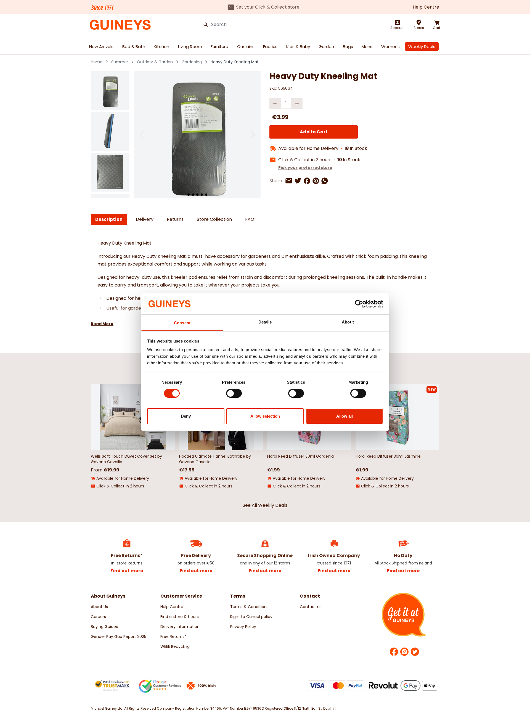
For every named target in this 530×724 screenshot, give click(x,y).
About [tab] (348, 322)
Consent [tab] (182, 322)
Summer (119, 62)
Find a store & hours (179, 616)
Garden (326, 46)
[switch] (234, 393)
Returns (175, 219)
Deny (186, 416)
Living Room (190, 46)
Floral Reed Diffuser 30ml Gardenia (300, 456)
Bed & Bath (133, 46)
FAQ (249, 219)
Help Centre (426, 7)
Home (96, 62)
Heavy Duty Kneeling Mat (235, 62)
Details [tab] (265, 322)
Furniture (219, 46)
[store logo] (120, 25)
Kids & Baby (298, 46)
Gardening (192, 62)
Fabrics (270, 46)
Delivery (144, 219)
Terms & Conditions (249, 606)
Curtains (246, 46)
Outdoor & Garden (155, 62)
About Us (99, 606)
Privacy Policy (243, 626)
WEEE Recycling (175, 646)
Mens (367, 46)
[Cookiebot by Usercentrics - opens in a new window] (359, 304)
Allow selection (265, 416)
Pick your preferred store (305, 167)
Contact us (311, 606)
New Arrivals (101, 46)
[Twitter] (415, 652)
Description (109, 219)
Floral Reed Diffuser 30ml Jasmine (388, 456)
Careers (98, 616)
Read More (102, 324)
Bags (348, 46)
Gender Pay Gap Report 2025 (118, 636)
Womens (390, 46)
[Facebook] (394, 652)
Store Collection (214, 219)
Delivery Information (180, 626)
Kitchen (161, 46)
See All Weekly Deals (265, 505)
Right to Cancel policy (251, 616)
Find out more (126, 570)
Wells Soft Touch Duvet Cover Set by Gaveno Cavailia (126, 459)
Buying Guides (104, 626)
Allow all (344, 416)
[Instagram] (404, 652)
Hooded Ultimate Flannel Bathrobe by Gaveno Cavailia (215, 459)
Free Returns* (173, 636)
